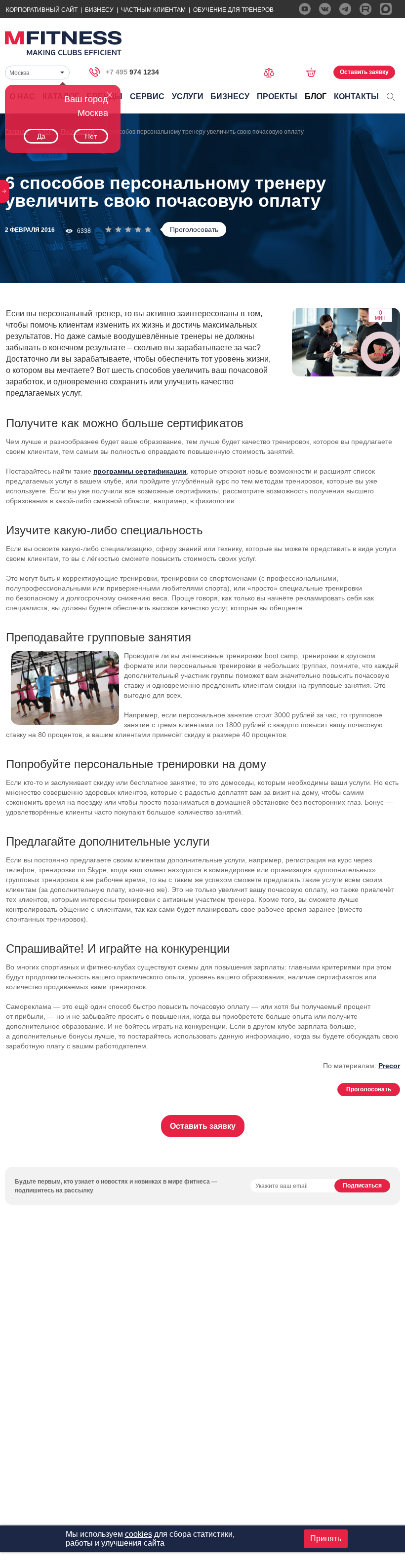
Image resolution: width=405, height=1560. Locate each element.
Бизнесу (99, 9)
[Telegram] (345, 9)
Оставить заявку (364, 72)
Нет (91, 136)
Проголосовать (194, 229)
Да (41, 136)
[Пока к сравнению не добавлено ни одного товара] (272, 72)
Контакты (356, 96)
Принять (325, 1538)
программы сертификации (140, 471)
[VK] (325, 9)
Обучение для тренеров (233, 9)
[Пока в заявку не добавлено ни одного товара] (314, 72)
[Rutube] (365, 9)
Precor (389, 1066)
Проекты (277, 96)
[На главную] (63, 43)
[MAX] (386, 9)
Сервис (147, 96)
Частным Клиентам (153, 9)
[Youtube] (305, 9)
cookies (138, 1534)
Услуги (187, 96)
